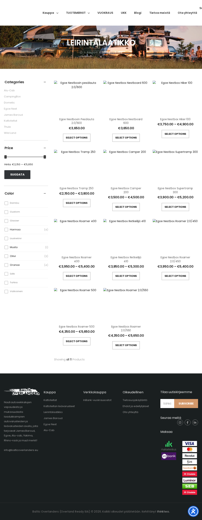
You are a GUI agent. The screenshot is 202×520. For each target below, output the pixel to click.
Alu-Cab (9, 90)
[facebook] (188, 422)
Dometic (9, 102)
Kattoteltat (10, 121)
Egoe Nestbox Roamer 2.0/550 (126, 329)
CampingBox (12, 96)
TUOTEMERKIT (76, 13)
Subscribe (186, 403)
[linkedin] (195, 422)
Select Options (76, 137)
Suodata (17, 174)
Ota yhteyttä (187, 13)
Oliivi (13, 256)
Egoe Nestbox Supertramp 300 (175, 190)
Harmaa (15, 229)
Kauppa (48, 13)
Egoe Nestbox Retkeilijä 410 (126, 259)
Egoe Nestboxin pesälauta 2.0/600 (76, 121)
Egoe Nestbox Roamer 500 (76, 327)
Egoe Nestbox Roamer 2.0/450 (175, 259)
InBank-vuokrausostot (97, 400)
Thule (7, 127)
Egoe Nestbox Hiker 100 (175, 119)
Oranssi (15, 265)
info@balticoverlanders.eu (21, 450)
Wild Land (10, 133)
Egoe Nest (10, 109)
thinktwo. (163, 512)
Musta (14, 247)
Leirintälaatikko (53, 412)
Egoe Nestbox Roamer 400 (76, 259)
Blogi (138, 13)
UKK (123, 13)
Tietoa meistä (159, 13)
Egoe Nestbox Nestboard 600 (125, 121)
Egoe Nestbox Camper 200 (126, 190)
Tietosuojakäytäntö (135, 400)
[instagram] (180, 422)
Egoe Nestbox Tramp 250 (77, 188)
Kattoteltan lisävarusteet (59, 406)
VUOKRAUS (105, 13)
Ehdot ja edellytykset (136, 406)
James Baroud (13, 115)
